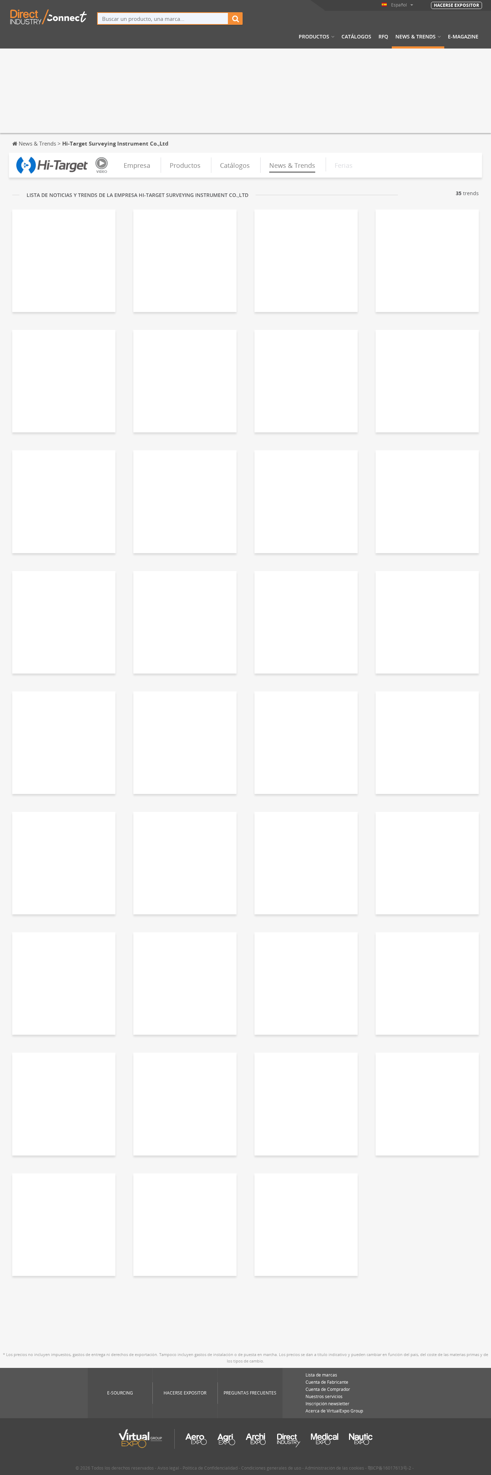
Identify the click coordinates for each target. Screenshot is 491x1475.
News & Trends (415, 36)
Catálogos (356, 36)
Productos (314, 36)
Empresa (137, 165)
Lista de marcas (321, 1375)
